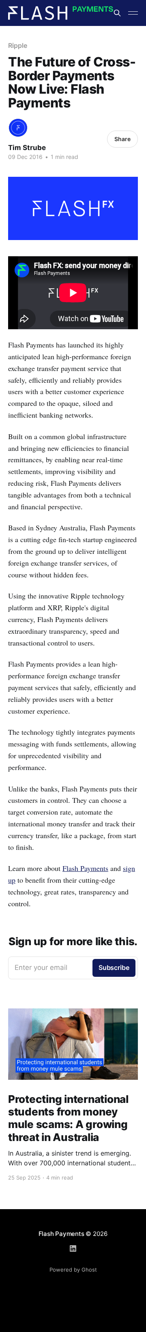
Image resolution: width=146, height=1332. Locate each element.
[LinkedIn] (73, 1248)
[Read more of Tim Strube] (18, 128)
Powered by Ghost (73, 1269)
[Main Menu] (133, 13)
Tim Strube (27, 148)
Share (122, 138)
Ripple (17, 45)
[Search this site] (117, 12)
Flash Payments (85, 868)
